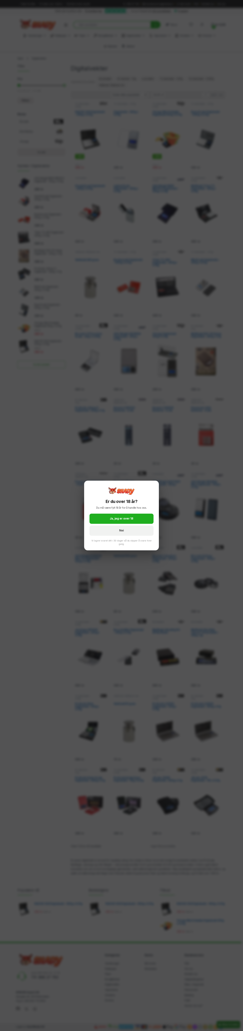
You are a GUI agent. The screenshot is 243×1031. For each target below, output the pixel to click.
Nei (121, 530)
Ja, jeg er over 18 (121, 518)
